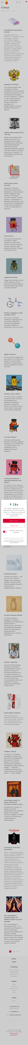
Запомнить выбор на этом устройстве (16, 531)
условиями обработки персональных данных (13, 541)
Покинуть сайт (14, 525)
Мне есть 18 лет (14, 521)
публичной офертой (13, 542)
